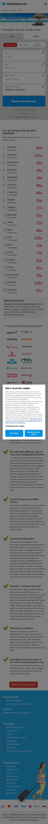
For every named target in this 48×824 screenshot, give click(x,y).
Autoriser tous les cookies (34, 433)
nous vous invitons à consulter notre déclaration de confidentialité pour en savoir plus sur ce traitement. (23, 421)
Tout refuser (14, 433)
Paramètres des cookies (15, 426)
